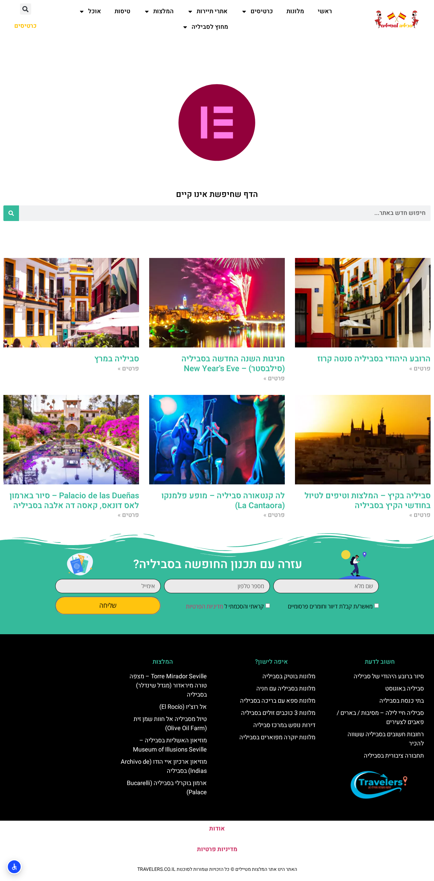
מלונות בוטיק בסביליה (288, 676)
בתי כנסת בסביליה (401, 700)
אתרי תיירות (212, 11)
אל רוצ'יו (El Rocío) (183, 707)
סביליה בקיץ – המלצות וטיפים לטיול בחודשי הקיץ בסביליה (367, 501)
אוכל (94, 11)
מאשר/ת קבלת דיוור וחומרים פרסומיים (330, 606)
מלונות (295, 11)
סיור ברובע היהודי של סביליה (389, 676)
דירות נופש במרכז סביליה (284, 725)
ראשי (325, 11)
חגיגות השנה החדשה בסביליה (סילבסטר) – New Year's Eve (233, 364)
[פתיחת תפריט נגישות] (14, 866)
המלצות (163, 11)
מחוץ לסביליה (210, 27)
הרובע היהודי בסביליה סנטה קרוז (374, 359)
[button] (25, 9)
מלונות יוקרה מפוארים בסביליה (277, 737)
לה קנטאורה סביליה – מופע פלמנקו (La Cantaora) (223, 501)
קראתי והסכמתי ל (225, 606)
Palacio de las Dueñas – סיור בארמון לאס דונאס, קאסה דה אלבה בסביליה (74, 501)
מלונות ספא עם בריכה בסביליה (277, 700)
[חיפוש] (11, 213)
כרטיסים (262, 11)
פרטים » (420, 368)
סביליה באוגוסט (404, 688)
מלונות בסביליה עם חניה (285, 688)
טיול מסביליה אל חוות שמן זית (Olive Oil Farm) (170, 724)
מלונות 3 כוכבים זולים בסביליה (278, 713)
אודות (217, 828)
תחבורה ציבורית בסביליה (394, 755)
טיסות (122, 11)
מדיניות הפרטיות (204, 606)
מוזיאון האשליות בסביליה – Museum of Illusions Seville (170, 745)
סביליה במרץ (116, 359)
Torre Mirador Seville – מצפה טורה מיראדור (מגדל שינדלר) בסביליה (168, 685)
